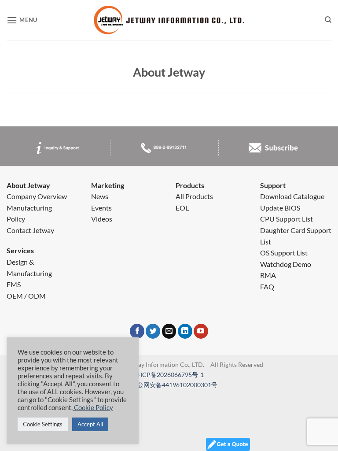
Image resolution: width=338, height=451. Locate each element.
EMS (14, 284)
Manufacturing (29, 207)
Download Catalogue (292, 196)
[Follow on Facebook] (137, 331)
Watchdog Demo (285, 264)
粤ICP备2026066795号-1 (169, 374)
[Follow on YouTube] (201, 331)
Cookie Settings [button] (42, 424)
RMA (268, 275)
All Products (194, 196)
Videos (101, 218)
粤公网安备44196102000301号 (174, 384)
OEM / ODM (26, 296)
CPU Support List (286, 218)
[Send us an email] (169, 331)
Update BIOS (280, 207)
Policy (16, 218)
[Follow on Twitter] (153, 331)
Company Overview (37, 196)
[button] (22, 20)
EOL (182, 207)
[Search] (328, 20)
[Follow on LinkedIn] (185, 331)
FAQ (267, 286)
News (99, 196)
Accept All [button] (90, 424)
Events (101, 207)
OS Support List (284, 252)
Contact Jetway (30, 230)
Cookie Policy (93, 407)
